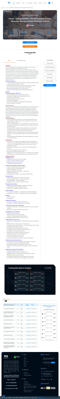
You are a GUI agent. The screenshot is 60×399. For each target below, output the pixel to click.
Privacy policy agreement (27, 384)
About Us (35, 3)
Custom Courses (29, 3)
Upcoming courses (26, 373)
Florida (7, 7)
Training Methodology (21, 60)
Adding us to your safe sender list (28, 390)
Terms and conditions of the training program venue (30, 388)
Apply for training (50, 85)
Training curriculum (26, 383)
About (9, 60)
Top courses (25, 372)
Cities (23, 3)
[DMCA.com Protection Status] (17, 357)
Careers (45, 3)
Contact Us (40, 3)
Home (14, 3)
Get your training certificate (27, 375)
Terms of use (25, 381)
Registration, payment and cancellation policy (30, 386)
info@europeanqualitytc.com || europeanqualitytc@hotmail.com (47, 374)
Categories (18, 3)
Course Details (27, 305)
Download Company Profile (27, 391)
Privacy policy (40, 397)
